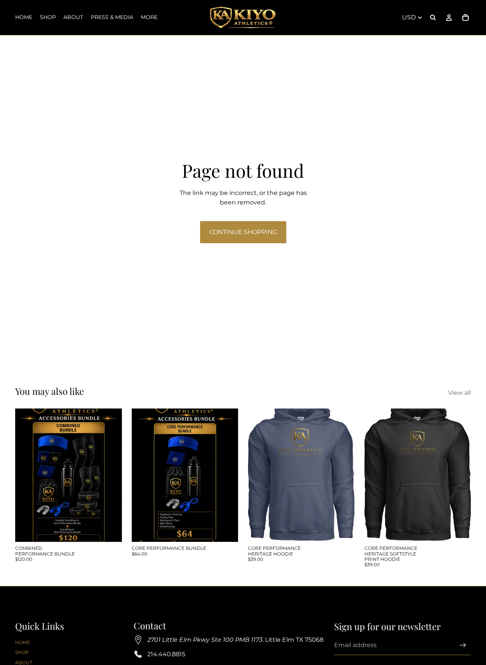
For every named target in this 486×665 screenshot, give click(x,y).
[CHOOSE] (343, 530)
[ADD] (110, 530)
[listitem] (149, 17)
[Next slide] (343, 475)
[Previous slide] (259, 475)
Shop (22, 652)
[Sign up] (463, 645)
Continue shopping (243, 232)
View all (459, 392)
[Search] (432, 17)
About (23, 662)
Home (22, 642)
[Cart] (465, 17)
